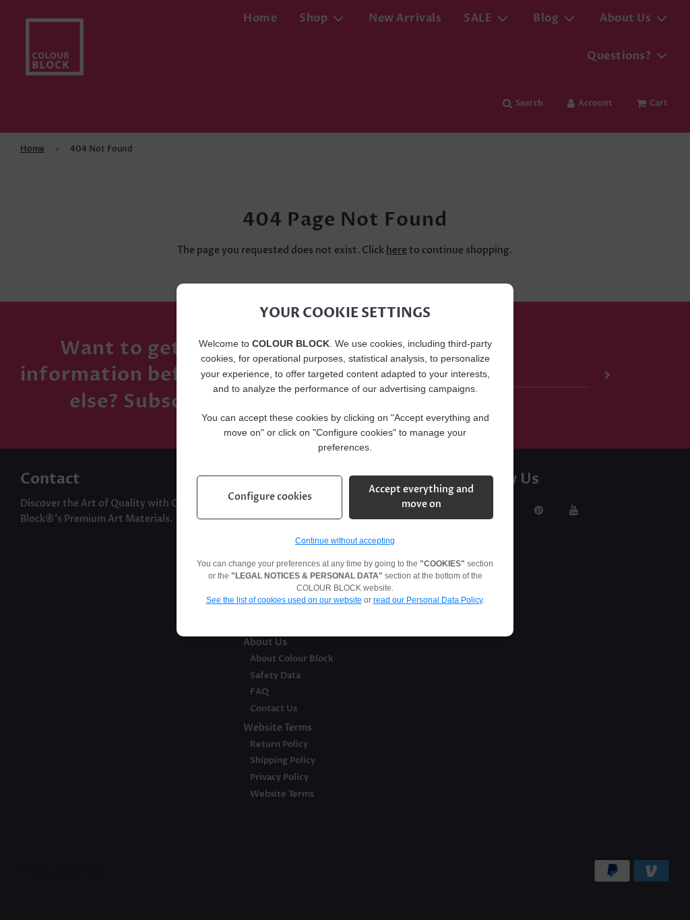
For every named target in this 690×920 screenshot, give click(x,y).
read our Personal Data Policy (427, 600)
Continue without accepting (345, 541)
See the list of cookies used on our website (284, 600)
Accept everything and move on (421, 497)
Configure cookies (270, 496)
